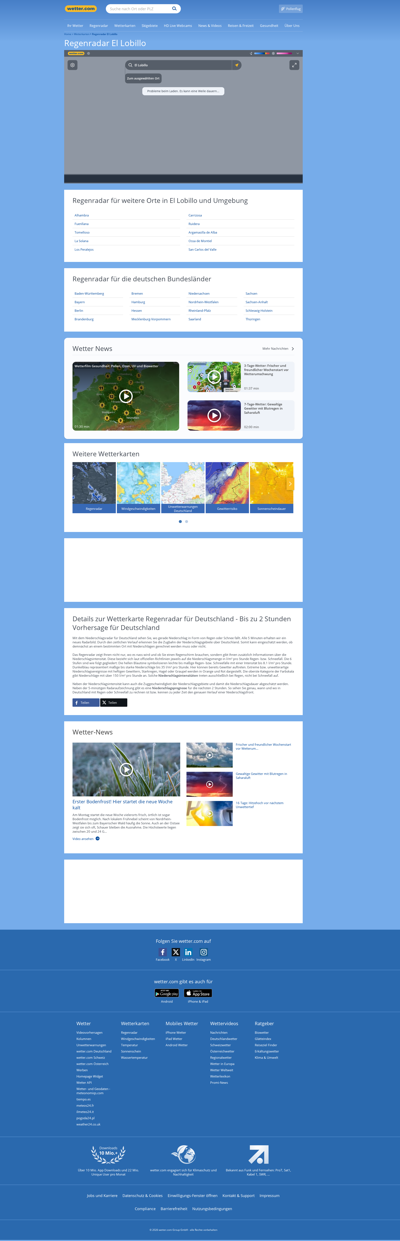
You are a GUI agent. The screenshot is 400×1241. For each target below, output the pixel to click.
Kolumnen (83, 1039)
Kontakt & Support (238, 1195)
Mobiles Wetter (182, 1023)
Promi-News (219, 1082)
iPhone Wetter (176, 1032)
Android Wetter (177, 1045)
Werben (82, 1070)
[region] (183, 117)
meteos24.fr (85, 1105)
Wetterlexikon (220, 1076)
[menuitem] (75, 25)
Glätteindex (263, 1039)
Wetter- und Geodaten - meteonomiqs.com (93, 1091)
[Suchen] (173, 8)
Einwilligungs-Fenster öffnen (193, 1195)
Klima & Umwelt (266, 1057)
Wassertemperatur (134, 1057)
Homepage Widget (89, 1076)
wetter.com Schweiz (90, 1057)
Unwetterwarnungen (91, 1045)
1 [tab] (180, 521)
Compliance (145, 1208)
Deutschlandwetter (223, 1039)
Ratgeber (264, 1023)
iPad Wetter (174, 1039)
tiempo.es (83, 1099)
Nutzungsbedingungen (212, 1208)
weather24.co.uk (88, 1124)
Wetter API (84, 1082)
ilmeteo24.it (85, 1112)
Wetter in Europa (222, 1064)
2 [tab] (186, 521)
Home (67, 34)
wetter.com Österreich (92, 1064)
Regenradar (129, 1032)
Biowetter (262, 1032)
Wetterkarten (81, 34)
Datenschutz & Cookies (142, 1195)
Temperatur (129, 1045)
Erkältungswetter (267, 1051)
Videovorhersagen (89, 1032)
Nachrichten (219, 1032)
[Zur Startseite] (81, 8)
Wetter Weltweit (221, 1070)
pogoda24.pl (85, 1118)
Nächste (290, 484)
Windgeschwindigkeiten (138, 1039)
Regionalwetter (221, 1057)
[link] (75, 25)
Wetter (83, 1023)
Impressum (270, 1195)
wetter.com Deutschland (93, 1051)
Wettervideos (224, 1023)
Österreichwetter (222, 1051)
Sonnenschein (131, 1051)
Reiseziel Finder (266, 1045)
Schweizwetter (220, 1045)
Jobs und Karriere (102, 1195)
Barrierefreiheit (174, 1208)
